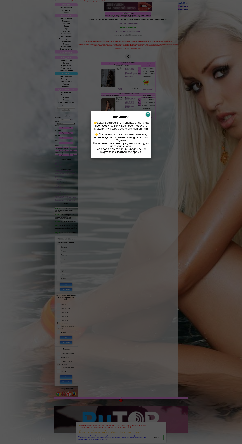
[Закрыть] (148, 114)
